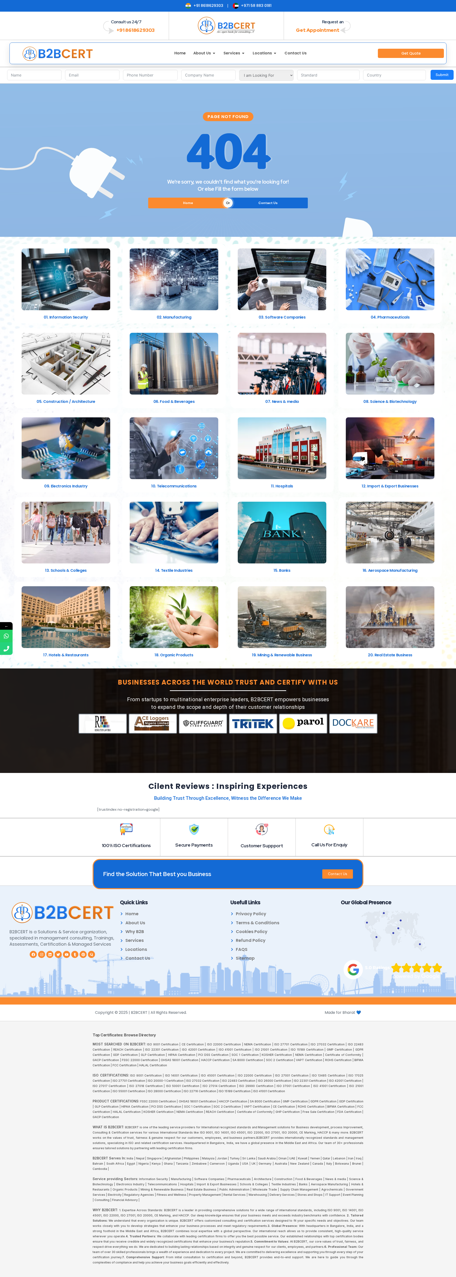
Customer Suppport (262, 846)
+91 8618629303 (135, 30)
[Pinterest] (83, 954)
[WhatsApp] (6, 636)
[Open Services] (243, 53)
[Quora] (91, 954)
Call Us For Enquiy (329, 845)
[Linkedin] (49, 954)
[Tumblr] (74, 954)
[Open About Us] (214, 53)
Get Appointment (317, 30)
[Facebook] (33, 954)
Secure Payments (194, 845)
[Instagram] (41, 954)
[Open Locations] (275, 53)
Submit (442, 74)
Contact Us (268, 203)
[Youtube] (66, 954)
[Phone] (6, 648)
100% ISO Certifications (126, 845)
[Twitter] (58, 954)
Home (188, 203)
